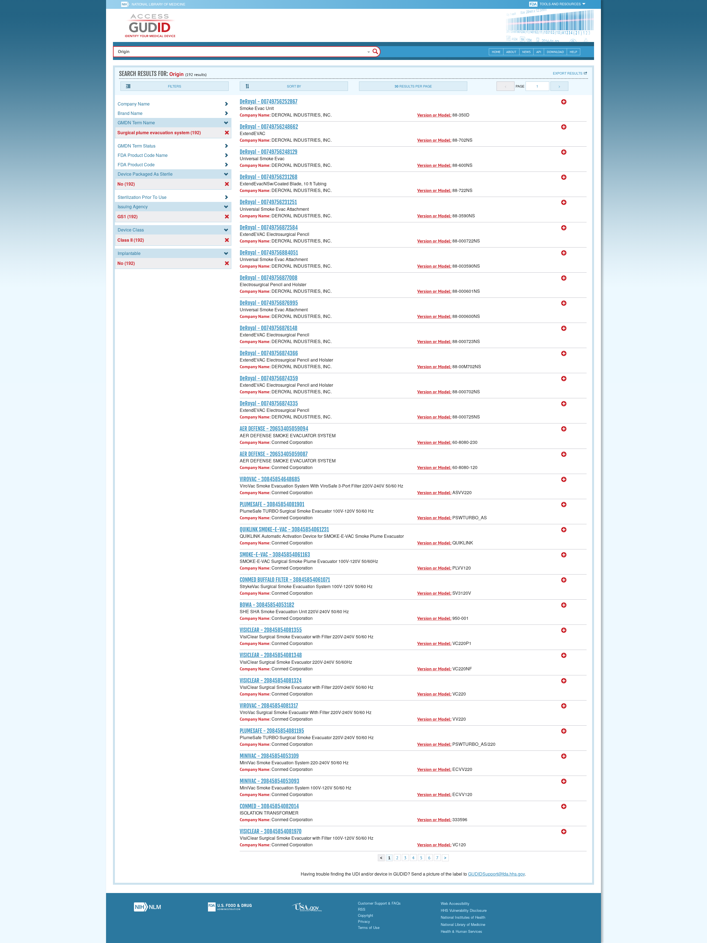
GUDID (150, 25)
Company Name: (255, 115)
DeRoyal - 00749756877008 (268, 278)
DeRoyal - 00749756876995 (269, 303)
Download (555, 52)
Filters (174, 86)
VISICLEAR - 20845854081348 (271, 655)
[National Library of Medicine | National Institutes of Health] (147, 908)
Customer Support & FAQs (379, 903)
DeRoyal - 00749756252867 (268, 101)
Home (496, 52)
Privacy (364, 921)
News (526, 52)
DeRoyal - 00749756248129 (268, 152)
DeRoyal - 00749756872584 (269, 227)
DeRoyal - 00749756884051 (269, 252)
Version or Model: (434, 115)
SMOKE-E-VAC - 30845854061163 (275, 554)
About (511, 52)
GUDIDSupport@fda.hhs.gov (496, 874)
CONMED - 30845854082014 (269, 806)
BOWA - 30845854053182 (267, 605)
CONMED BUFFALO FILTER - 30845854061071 (285, 579)
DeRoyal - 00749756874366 (269, 353)
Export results (567, 73)
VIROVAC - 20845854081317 (269, 705)
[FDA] (533, 3)
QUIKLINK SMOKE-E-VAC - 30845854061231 (284, 529)
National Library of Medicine (158, 4)
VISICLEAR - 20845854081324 (271, 680)
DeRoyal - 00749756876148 (268, 328)
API (538, 52)
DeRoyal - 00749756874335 (269, 403)
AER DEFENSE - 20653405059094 (274, 428)
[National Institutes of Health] (126, 4)
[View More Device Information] (564, 102)
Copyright (365, 915)
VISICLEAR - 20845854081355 (271, 630)
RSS (361, 909)
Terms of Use (368, 927)
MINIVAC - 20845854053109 (269, 756)
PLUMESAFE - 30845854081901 (272, 504)
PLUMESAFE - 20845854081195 (272, 731)
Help (573, 52)
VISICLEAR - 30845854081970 (271, 831)
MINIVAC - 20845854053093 (269, 781)
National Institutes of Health (463, 917)
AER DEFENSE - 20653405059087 (274, 454)
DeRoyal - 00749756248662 (269, 126)
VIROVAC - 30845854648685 (270, 479)
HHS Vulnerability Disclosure (464, 910)
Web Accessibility (455, 903)
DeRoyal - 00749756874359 (269, 378)
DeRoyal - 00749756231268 (268, 177)
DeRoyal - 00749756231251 (268, 202)
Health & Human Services (461, 931)
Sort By (294, 86)
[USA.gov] (312, 908)
